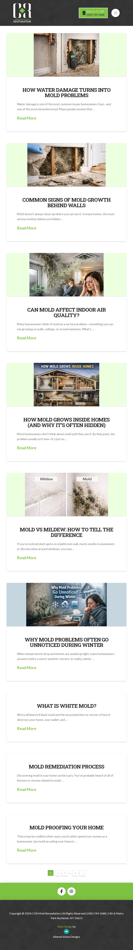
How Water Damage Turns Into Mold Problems (67, 92)
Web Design (64, 926)
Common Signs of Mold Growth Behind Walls (66, 202)
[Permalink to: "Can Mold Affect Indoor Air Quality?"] (66, 274)
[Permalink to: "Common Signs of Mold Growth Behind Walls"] (66, 165)
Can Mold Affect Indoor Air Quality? (66, 312)
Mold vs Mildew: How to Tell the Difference (66, 532)
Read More (26, 118)
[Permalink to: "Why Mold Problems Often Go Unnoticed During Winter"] (66, 604)
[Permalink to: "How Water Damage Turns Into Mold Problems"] (66, 55)
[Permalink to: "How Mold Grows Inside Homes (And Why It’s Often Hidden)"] (66, 384)
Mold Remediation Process (66, 766)
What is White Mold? (66, 705)
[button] (115, 13)
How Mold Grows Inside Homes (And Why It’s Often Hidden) (66, 422)
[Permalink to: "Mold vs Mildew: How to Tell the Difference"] (66, 494)
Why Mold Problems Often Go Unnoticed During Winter (67, 642)
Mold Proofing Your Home (66, 827)
